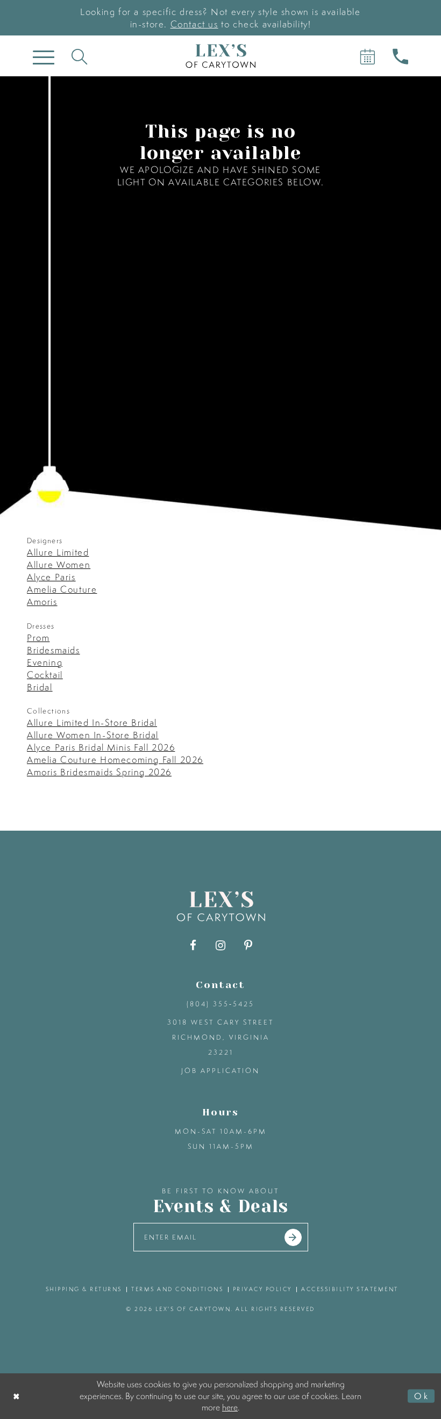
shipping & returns (84, 1289)
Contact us (194, 24)
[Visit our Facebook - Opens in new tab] (193, 945)
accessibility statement (350, 1289)
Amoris (42, 601)
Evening (44, 662)
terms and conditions (177, 1289)
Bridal (40, 687)
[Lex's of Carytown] (220, 56)
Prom (38, 637)
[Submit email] (293, 1237)
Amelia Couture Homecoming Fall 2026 (115, 759)
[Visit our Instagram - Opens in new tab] (220, 945)
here (230, 1407)
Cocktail (45, 674)
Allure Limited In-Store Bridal (92, 722)
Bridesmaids (53, 650)
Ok (421, 1396)
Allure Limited (58, 552)
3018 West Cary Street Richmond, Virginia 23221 (220, 1037)
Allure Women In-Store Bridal (93, 735)
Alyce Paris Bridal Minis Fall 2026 (101, 747)
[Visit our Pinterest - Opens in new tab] (248, 945)
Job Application (220, 1070)
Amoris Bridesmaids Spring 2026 (99, 772)
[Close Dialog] (16, 1396)
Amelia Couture (62, 589)
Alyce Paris (51, 577)
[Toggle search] (79, 56)
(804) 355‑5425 (220, 1004)
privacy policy (262, 1289)
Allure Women (58, 564)
